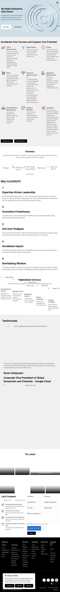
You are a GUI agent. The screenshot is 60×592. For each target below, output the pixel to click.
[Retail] (3, 73)
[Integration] (43, 108)
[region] (19, 581)
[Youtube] (48, 580)
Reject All (19, 585)
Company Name (31, 502)
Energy (48, 47)
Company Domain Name (50, 502)
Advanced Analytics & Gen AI (31, 75)
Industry (4, 545)
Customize (9, 585)
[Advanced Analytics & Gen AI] (23, 73)
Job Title (29, 508)
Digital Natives (31, 47)
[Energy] (43, 47)
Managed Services (18, 291)
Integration (50, 108)
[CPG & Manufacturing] (3, 47)
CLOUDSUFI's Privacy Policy (41, 524)
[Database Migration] (23, 108)
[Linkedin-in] (44, 580)
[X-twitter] (52, 580)
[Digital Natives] (23, 47)
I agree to (38, 524)
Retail (8, 73)
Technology (14, 545)
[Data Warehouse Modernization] (3, 108)
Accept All (28, 585)
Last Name (47, 496)
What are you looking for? (34, 513)
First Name (30, 496)
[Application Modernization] (43, 73)
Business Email (48, 508)
